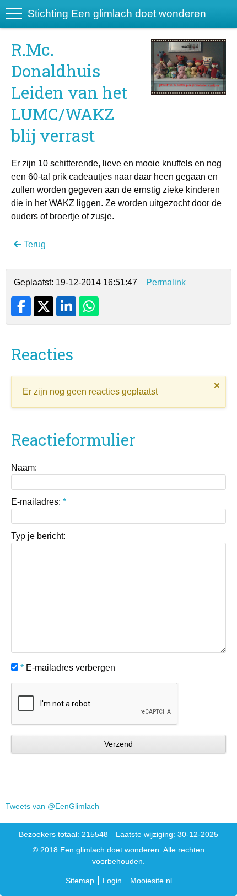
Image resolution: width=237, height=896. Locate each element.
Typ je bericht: (38, 536)
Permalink (166, 282)
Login (112, 880)
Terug (33, 244)
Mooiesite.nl (151, 880)
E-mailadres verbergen (67, 667)
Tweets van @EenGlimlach (52, 806)
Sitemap (80, 880)
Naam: (24, 467)
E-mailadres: (38, 501)
